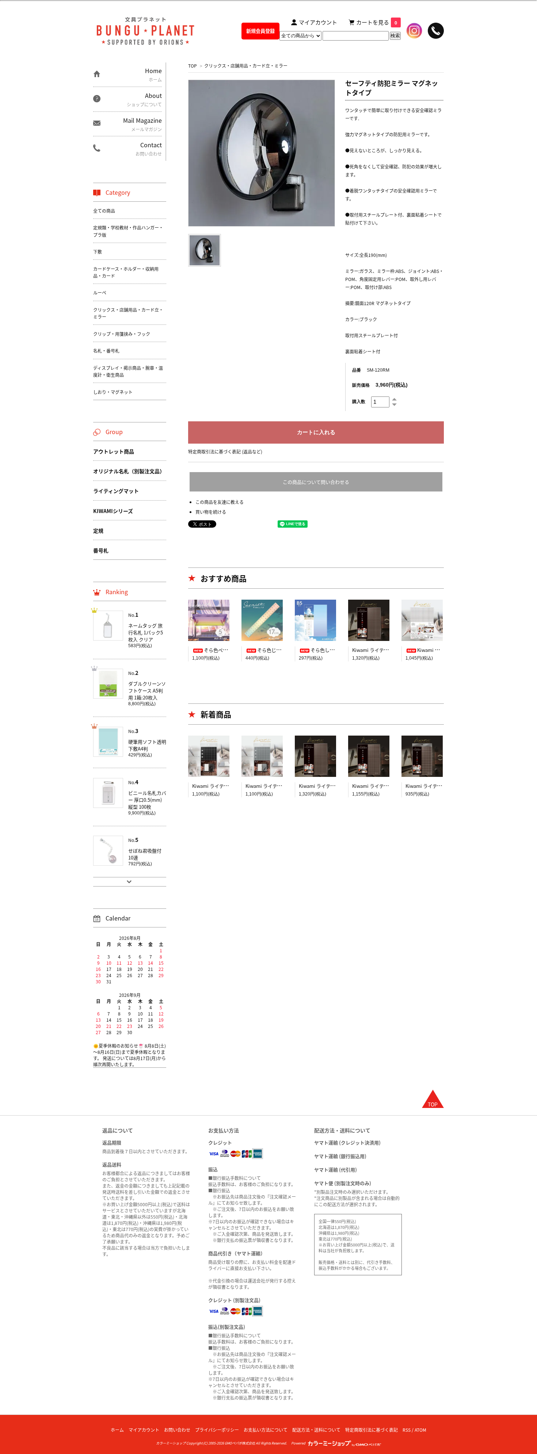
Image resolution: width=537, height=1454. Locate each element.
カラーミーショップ (171, 1443)
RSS (407, 1430)
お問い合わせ (177, 1430)
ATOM (420, 1430)
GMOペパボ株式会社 (240, 1443)
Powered (299, 1443)
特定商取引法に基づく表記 (371, 1430)
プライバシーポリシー (217, 1430)
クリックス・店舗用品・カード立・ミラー (245, 65)
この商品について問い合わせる (316, 481)
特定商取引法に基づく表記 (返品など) (225, 451)
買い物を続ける (210, 512)
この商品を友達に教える (219, 502)
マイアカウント (144, 1430)
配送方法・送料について (316, 1430)
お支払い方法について (265, 1430)
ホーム (117, 1430)
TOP (192, 65)
